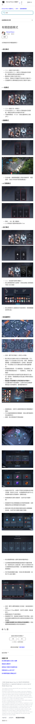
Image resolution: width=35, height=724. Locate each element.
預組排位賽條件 (6, 664)
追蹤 (5, 37)
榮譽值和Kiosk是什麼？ (8, 670)
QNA (17, 8)
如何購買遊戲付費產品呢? (9, 673)
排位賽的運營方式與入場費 (9, 661)
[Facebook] (2, 629)
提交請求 (22, 647)
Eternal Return (10, 32)
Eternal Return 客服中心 (8, 8)
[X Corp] (5, 629)
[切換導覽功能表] (19, 3)
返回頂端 (4, 652)
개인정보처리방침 (20, 717)
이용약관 (4, 717)
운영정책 (11, 717)
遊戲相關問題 (23, 8)
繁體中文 (29, 2)
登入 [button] (21, 3)
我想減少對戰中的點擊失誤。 (10, 667)
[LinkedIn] (7, 629)
